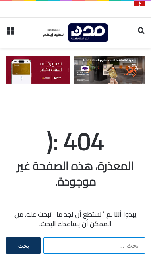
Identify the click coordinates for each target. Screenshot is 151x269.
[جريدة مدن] (75, 32)
